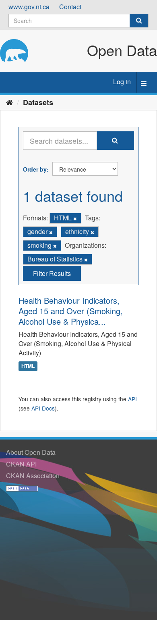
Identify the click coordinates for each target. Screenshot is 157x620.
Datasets (38, 102)
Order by (35, 169)
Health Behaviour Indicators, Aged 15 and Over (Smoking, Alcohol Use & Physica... (71, 310)
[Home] (9, 102)
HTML (28, 365)
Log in (122, 81)
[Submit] (139, 20)
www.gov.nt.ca (29, 6)
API (132, 399)
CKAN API (21, 464)
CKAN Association (33, 475)
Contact (70, 6)
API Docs (43, 408)
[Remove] (75, 218)
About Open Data (31, 452)
